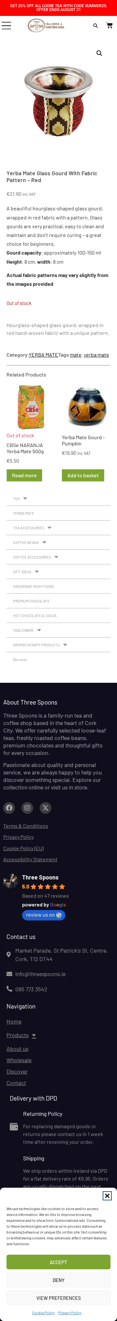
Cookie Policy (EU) (23, 848)
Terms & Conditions (25, 826)
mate (76, 354)
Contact (16, 1082)
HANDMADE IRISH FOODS (33, 586)
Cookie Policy (43, 1312)
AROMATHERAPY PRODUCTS (36, 644)
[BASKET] (109, 25)
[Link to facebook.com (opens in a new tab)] (9, 808)
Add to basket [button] (83, 475)
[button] (107, 1196)
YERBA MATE (43, 354)
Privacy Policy (70, 1312)
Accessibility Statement (30, 859)
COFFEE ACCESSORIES (32, 557)
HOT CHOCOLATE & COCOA (35, 615)
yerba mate (96, 354)
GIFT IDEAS (22, 571)
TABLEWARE (23, 630)
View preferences (58, 1298)
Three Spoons (40, 877)
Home (13, 1021)
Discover (20, 659)
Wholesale (19, 1059)
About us (17, 1048)
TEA (16, 498)
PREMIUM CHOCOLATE (31, 601)
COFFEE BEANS (26, 542)
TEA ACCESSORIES (28, 527)
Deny (59, 1280)
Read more (24, 475)
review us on (40, 914)
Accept (58, 1262)
